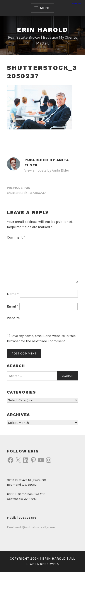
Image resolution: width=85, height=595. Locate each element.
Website (13, 318)
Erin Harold (42, 29)
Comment (16, 237)
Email (13, 306)
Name (13, 294)
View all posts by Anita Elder (46, 170)
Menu (45, 8)
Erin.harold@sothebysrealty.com (31, 527)
